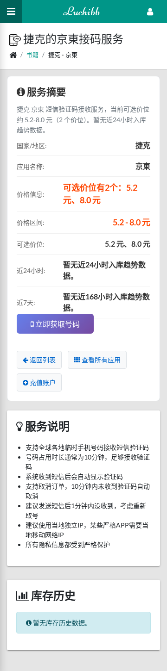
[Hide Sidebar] (11, 11)
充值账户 (42, 382)
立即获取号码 (57, 323)
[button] (16, 38)
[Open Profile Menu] (150, 11)
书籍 (32, 54)
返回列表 (42, 360)
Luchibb (81, 11)
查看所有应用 (100, 360)
